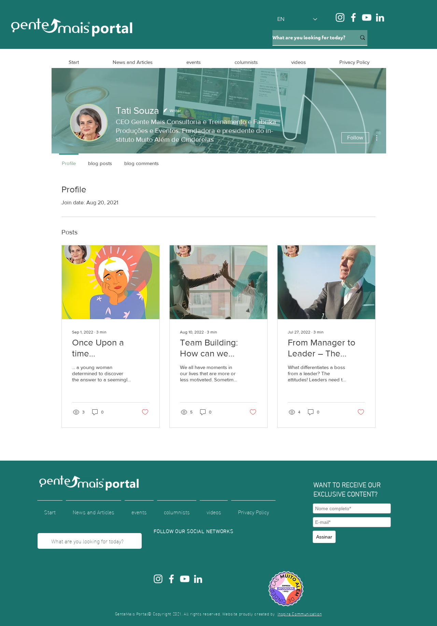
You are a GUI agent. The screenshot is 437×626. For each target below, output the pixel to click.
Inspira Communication (300, 613)
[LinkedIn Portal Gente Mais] (380, 17)
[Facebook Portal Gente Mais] (353, 17)
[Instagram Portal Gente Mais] (340, 17)
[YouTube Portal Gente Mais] (366, 17)
